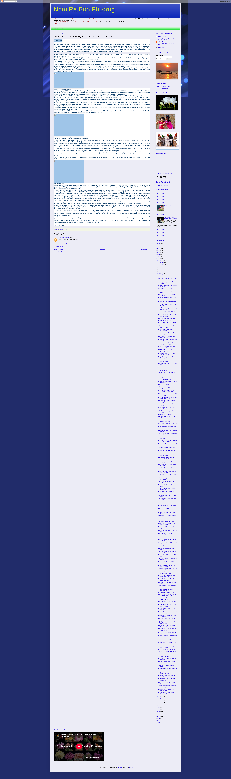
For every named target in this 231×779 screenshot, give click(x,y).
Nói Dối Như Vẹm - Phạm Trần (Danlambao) (165, 411)
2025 (158, 246)
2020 (158, 256)
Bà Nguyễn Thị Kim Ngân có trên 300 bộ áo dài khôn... (167, 364)
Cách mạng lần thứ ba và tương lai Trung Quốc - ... (166, 666)
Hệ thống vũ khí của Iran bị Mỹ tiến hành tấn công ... (166, 622)
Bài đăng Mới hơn (58, 249)
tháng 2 (161, 702)
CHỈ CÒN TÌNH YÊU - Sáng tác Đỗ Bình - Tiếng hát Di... (166, 417)
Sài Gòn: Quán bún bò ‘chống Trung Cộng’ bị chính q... (167, 652)
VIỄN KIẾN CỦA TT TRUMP (165, 537)
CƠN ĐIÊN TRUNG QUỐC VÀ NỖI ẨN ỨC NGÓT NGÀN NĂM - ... (167, 378)
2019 (158, 258)
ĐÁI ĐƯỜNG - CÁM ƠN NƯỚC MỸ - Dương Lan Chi (167, 629)
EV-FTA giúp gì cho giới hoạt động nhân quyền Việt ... (166, 337)
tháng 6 (161, 273)
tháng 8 (161, 269)
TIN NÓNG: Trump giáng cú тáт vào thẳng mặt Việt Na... (167, 350)
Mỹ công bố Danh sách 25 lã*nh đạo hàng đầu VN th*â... (167, 562)
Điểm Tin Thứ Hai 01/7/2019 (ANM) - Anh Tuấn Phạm (167, 315)
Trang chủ (102, 249)
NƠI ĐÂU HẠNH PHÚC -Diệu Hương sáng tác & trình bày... (167, 323)
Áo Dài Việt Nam (162, 376)
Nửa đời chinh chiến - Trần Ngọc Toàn (167, 519)
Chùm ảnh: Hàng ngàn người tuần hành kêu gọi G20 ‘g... (166, 347)
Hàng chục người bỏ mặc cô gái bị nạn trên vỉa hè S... (166, 326)
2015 (158, 714)
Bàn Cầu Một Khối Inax (63, 237)
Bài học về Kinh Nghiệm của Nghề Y (167, 318)
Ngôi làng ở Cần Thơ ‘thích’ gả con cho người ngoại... (167, 330)
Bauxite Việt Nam (162, 36)
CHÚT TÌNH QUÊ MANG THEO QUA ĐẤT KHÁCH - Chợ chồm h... (167, 391)
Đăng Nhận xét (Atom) (63, 251)
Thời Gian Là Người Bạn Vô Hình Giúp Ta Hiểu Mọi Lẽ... (167, 369)
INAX (59, 241)
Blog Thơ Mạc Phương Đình (164, 86)
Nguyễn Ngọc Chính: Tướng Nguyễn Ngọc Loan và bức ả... (167, 506)
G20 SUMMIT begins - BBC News (166, 288)
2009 (158, 720)
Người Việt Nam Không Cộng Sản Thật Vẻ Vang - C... (166, 579)
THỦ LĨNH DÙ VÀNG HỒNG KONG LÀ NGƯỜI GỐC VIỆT (167, 655)
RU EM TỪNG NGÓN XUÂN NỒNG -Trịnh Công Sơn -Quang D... (167, 492)
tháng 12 (161, 260)
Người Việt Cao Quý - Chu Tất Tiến (167, 649)
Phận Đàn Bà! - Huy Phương (165, 414)
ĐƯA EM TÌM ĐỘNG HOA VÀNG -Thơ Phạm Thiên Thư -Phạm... (167, 398)
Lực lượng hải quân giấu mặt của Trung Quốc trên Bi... (166, 401)
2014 (158, 716)
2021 (158, 254)
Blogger (131, 767)
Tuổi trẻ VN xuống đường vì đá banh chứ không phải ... (167, 499)
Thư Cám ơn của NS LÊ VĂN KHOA (167, 521)
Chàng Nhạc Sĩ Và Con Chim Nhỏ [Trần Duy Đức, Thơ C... (166, 354)
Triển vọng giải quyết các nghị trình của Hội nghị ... (167, 333)
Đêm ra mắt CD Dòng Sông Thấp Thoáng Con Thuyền (166, 626)
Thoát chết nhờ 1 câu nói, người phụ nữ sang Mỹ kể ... (167, 586)
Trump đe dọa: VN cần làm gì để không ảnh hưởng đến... (166, 343)
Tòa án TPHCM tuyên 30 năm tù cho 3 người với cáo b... (167, 559)
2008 (158, 722)
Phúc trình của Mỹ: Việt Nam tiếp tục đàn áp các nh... (167, 690)
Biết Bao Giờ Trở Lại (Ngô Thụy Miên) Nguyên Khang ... (167, 612)
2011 (158, 718)
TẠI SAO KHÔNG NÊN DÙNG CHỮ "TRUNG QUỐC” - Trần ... (167, 572)
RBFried (120, 767)
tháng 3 (161, 700)
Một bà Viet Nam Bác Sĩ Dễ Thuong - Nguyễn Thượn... (167, 616)
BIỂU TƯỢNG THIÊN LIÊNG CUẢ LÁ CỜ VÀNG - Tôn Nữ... (167, 458)
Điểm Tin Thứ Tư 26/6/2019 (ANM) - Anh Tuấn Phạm (167, 524)
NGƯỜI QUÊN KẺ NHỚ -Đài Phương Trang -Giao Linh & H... (167, 441)
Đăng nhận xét (59, 246)
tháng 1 (161, 705)
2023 (158, 250)
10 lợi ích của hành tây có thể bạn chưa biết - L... (166, 404)
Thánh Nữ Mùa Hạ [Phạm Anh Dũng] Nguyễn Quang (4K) (167, 552)
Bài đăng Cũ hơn (145, 249)
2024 (158, 248)
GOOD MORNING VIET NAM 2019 (166, 592)
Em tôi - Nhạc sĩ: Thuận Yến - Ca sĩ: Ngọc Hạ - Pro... (167, 534)
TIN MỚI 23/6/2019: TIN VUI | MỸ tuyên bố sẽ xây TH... (166, 590)
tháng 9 (161, 267)
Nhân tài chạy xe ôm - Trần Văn (166, 320)
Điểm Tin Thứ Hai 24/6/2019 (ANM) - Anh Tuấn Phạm (167, 605)
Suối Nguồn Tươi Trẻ (163, 42)
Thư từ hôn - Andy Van (163, 367)
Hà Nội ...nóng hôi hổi (163, 385)
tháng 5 (161, 696)
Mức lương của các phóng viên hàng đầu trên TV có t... (167, 549)
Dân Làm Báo (161, 47)
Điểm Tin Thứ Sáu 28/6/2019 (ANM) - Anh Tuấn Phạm (167, 360)
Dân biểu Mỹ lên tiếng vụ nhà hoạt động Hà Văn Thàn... (166, 693)
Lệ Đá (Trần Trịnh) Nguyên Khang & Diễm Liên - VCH (167, 472)
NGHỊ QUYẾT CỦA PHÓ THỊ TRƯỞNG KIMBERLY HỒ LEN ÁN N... (167, 598)
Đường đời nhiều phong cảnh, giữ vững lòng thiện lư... (166, 357)
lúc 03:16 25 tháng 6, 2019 (64, 243)
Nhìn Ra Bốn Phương (84, 9)
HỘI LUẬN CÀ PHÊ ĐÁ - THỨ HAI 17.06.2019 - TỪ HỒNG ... (166, 509)
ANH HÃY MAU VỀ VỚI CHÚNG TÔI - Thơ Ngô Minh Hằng (167, 420)
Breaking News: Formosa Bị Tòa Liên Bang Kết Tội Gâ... (167, 298)
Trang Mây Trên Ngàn (162, 185)
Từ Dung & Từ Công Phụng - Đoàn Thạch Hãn (170, 218)
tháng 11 (161, 262)
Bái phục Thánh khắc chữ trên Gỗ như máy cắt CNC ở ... (167, 527)
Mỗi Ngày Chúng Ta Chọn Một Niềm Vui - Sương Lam (167, 478)
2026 (158, 244)
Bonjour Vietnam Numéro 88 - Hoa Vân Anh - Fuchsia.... (166, 672)
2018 (158, 707)
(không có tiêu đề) (161, 193)
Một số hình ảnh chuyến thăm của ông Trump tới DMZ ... (167, 308)
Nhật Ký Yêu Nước (163, 546)
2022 (158, 252)
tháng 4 (161, 698)
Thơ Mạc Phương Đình (162, 88)
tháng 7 (161, 271)
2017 (158, 709)
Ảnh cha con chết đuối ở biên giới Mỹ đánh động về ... (167, 434)
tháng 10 (161, 264)
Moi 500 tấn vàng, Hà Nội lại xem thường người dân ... (166, 576)
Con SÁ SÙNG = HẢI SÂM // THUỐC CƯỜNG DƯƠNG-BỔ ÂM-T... (167, 595)
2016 (158, 712)
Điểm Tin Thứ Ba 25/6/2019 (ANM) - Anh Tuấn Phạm (167, 566)
